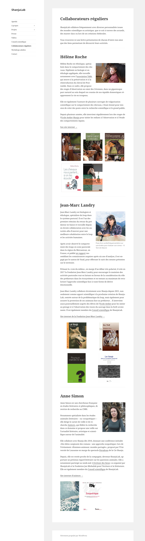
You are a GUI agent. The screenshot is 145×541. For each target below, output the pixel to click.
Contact (14, 54)
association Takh (84, 76)
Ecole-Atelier (105, 303)
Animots (71, 425)
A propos (14, 26)
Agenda (14, 21)
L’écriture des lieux (101, 463)
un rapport (81, 253)
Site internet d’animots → (71, 475)
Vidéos (13, 38)
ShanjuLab (18, 10)
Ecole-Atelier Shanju (70, 117)
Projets (14, 30)
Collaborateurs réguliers (21, 46)
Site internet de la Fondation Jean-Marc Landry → (82, 316)
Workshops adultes (18, 50)
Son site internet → (68, 127)
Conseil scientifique (18, 42)
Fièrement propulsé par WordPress (73, 536)
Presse (13, 34)
